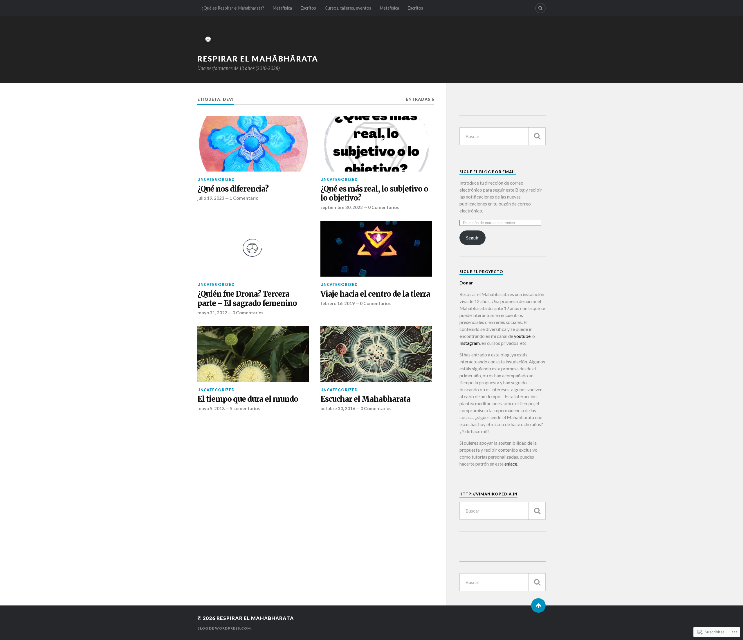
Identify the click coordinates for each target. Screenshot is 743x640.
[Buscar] (537, 136)
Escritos (308, 8)
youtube (522, 336)
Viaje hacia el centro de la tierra (375, 294)
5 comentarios (245, 408)
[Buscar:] (502, 136)
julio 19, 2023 (210, 198)
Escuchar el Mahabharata (365, 399)
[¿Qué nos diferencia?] (253, 144)
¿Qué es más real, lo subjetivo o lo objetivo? (374, 194)
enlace (510, 463)
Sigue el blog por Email (487, 172)
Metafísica (282, 8)
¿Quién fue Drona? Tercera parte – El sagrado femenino (247, 299)
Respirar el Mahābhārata (257, 58)
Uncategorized (216, 179)
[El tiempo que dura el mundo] (253, 354)
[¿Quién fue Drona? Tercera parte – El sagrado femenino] (253, 249)
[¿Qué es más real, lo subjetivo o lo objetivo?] (376, 144)
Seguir (472, 237)
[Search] (540, 8)
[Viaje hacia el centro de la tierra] (376, 249)
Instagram (469, 343)
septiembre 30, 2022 (341, 207)
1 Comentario (244, 198)
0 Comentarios (383, 207)
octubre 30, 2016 (337, 408)
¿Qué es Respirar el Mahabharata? (233, 8)
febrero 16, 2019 (337, 303)
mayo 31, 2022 (212, 312)
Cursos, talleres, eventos (348, 8)
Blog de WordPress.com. (224, 628)
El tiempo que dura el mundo (247, 399)
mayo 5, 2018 (211, 408)
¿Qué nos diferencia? (232, 189)
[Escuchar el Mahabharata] (376, 354)
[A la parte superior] (538, 605)
